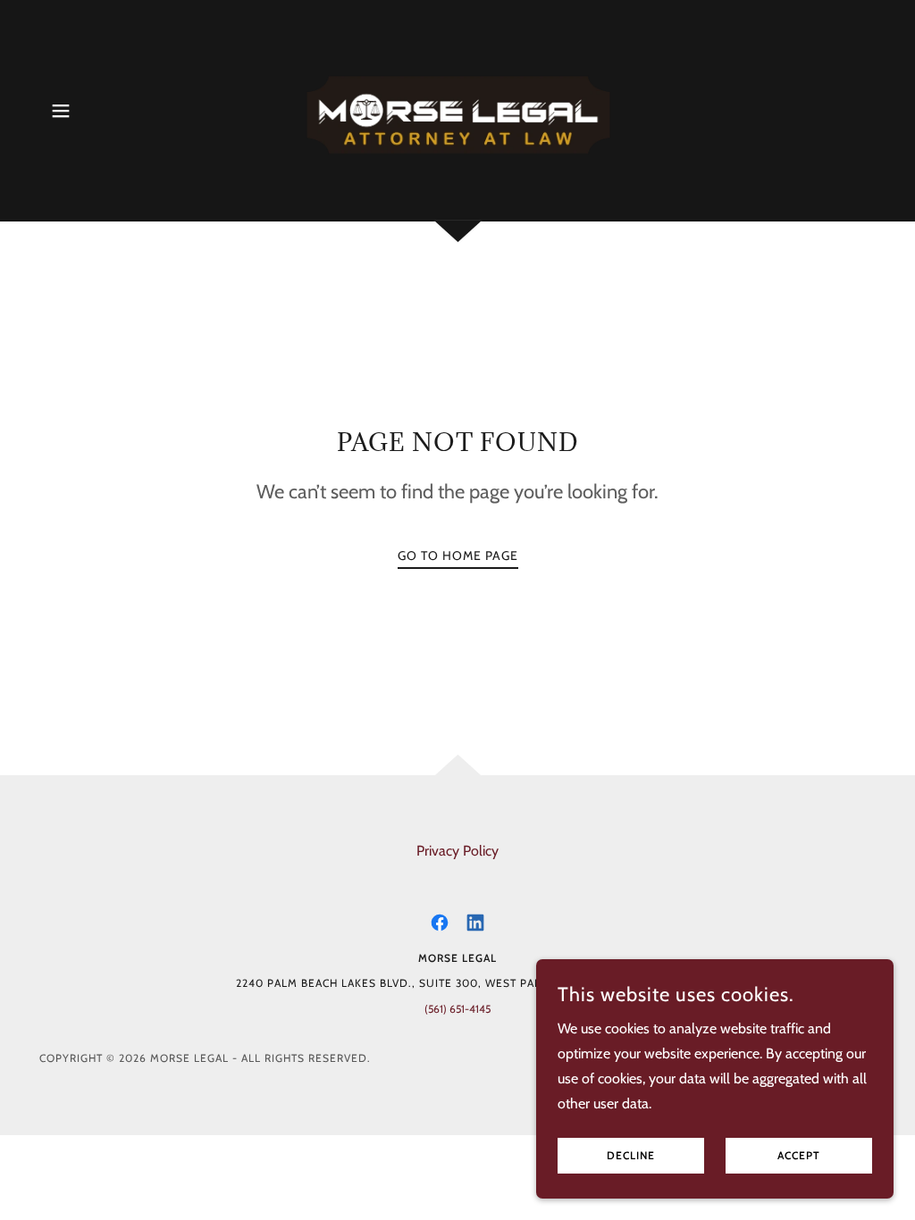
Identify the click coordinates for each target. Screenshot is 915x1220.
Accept (798, 1156)
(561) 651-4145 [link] (457, 1008)
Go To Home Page (458, 555)
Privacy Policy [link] (457, 850)
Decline (631, 1156)
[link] (457, 109)
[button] (61, 111)
